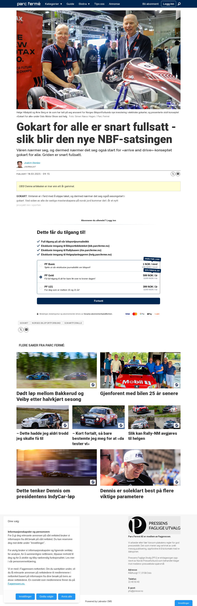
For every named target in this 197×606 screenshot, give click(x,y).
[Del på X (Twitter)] (173, 174)
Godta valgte (46, 596)
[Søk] (179, 4)
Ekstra (83, 3)
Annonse (114, 3)
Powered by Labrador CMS (98, 601)
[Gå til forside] (28, 3)
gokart (24, 323)
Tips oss (99, 3)
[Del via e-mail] (178, 174)
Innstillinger (183, 603)
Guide (70, 3)
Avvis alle (66, 596)
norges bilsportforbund (46, 323)
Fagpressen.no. (16, 583)
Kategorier (52, 3)
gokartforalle (73, 323)
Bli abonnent (151, 3)
